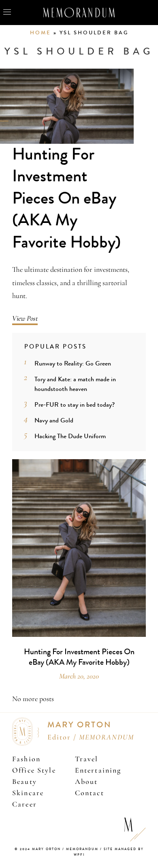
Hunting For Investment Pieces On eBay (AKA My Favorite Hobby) (66, 198)
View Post (25, 318)
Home (40, 32)
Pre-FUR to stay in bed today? (74, 404)
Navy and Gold (53, 420)
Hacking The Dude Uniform (70, 436)
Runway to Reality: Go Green (72, 363)
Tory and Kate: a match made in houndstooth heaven (75, 383)
